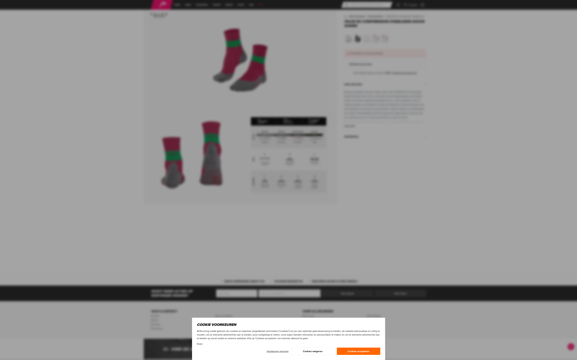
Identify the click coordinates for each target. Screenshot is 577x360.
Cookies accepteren (358, 351)
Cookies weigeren (313, 351)
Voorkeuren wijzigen (278, 351)
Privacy (200, 344)
